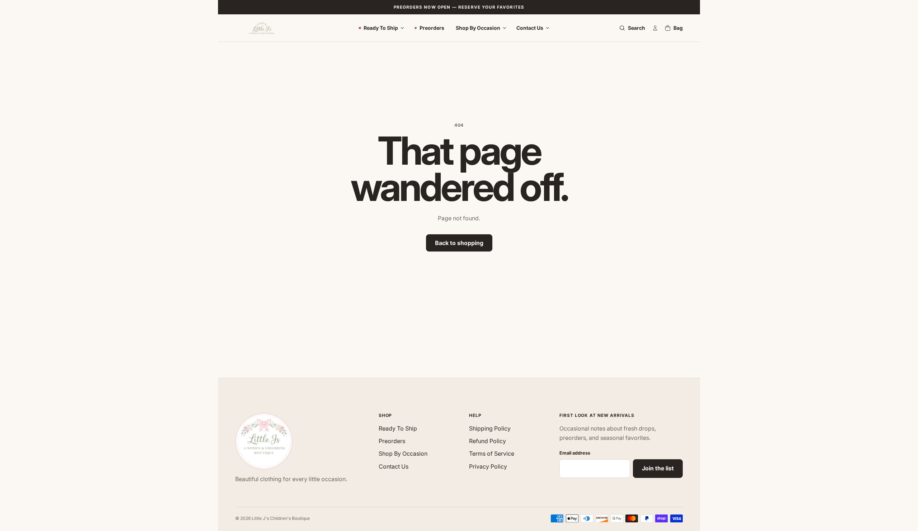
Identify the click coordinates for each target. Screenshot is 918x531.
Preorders (432, 28)
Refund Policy (487, 441)
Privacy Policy (488, 466)
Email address (574, 453)
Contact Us (529, 28)
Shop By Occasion (478, 28)
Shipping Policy (490, 428)
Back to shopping (459, 242)
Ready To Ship (381, 28)
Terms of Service (491, 453)
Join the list (658, 468)
